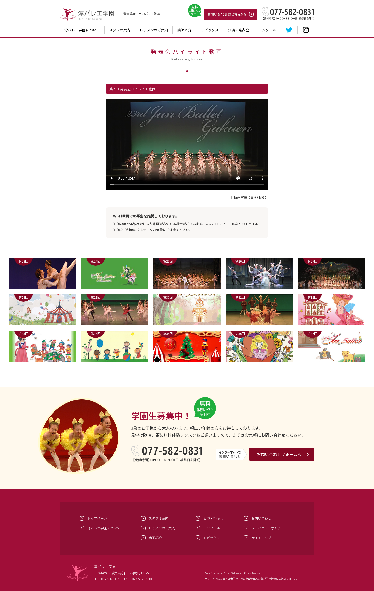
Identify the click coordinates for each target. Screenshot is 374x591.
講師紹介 (184, 29)
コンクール (267, 29)
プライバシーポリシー (267, 528)
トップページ (97, 518)
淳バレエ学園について (82, 29)
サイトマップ (261, 537)
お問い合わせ (261, 518)
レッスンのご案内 (154, 29)
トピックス (210, 29)
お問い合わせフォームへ (279, 454)
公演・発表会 (238, 29)
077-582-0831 (111, 578)
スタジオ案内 (120, 29)
